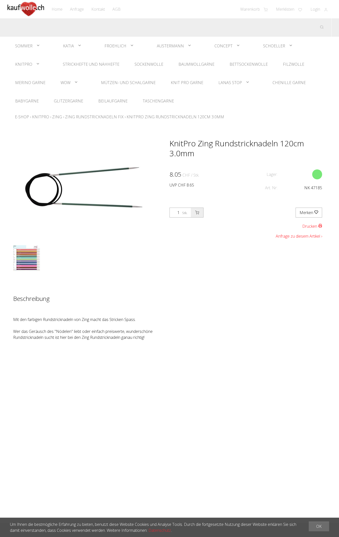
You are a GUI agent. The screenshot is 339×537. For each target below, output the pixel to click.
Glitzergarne (68, 101)
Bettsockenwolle (249, 64)
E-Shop (22, 117)
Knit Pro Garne (187, 82)
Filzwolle (293, 64)
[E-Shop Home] (25, 9)
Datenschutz (159, 530)
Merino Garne (30, 82)
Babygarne (27, 101)
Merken (307, 212)
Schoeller (274, 46)
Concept (223, 46)
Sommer (24, 46)
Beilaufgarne (113, 101)
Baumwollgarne (196, 64)
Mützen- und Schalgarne (128, 82)
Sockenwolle (149, 64)
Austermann (170, 46)
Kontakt (98, 9)
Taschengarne (158, 101)
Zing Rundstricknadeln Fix (94, 117)
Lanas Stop (230, 82)
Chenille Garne (289, 82)
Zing (57, 117)
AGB (116, 9)
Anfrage (77, 9)
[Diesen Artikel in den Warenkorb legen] (197, 212)
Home (57, 9)
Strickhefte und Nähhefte (91, 64)
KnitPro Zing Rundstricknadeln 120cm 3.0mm (175, 117)
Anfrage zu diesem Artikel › (299, 236)
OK (319, 526)
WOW (65, 82)
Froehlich (115, 46)
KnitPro (23, 64)
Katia (68, 46)
